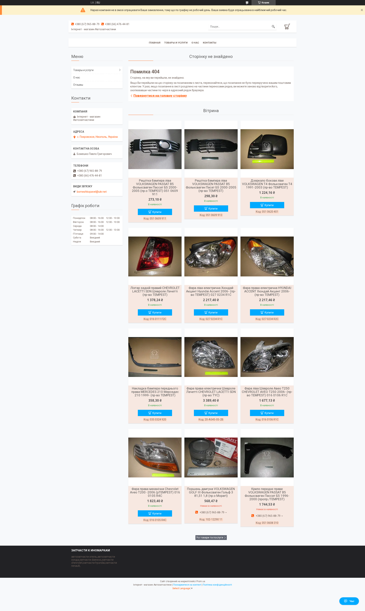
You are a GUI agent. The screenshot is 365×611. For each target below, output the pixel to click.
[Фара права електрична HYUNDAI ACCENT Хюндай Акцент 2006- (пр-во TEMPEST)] (267, 256)
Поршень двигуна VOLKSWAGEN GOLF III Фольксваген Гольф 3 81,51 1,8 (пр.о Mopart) (211, 492)
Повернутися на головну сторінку (160, 95)
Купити (156, 212)
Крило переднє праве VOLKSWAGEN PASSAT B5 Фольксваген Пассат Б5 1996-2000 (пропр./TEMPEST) (267, 494)
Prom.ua (200, 581)
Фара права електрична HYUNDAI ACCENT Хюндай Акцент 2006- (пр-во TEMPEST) (267, 291)
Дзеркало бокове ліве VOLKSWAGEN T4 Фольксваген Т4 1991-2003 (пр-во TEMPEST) (267, 184)
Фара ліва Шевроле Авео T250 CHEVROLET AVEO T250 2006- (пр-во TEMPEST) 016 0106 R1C (267, 392)
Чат (352, 601)
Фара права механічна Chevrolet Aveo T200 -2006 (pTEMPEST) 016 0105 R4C (155, 492)
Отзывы (78, 84)
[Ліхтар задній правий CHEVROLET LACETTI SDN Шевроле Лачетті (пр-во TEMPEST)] (155, 256)
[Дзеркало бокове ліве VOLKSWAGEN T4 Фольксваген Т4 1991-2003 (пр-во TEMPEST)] (267, 149)
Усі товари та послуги (209, 537)
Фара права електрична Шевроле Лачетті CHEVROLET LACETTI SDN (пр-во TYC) (211, 392)
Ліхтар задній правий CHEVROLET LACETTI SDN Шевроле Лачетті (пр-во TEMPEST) (155, 291)
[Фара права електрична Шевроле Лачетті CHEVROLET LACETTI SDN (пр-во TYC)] (211, 356)
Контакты (209, 42)
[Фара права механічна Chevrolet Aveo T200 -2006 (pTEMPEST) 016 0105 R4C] (155, 457)
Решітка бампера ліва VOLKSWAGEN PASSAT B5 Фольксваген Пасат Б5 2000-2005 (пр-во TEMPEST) (211, 185)
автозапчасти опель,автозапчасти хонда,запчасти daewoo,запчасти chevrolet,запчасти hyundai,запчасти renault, (94, 561)
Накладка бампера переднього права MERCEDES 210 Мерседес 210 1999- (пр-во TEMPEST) (155, 392)
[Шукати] (273, 27)
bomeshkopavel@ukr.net (92, 191)
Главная (154, 42)
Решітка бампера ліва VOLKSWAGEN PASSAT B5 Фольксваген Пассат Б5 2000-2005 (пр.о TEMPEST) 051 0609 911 (155, 187)
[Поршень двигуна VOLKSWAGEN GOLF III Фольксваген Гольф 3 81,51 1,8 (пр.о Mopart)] (211, 457)
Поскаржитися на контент (187, 584)
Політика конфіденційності (217, 584)
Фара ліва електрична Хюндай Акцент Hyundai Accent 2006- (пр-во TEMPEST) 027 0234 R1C (211, 291)
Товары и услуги (176, 42)
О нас (195, 42)
